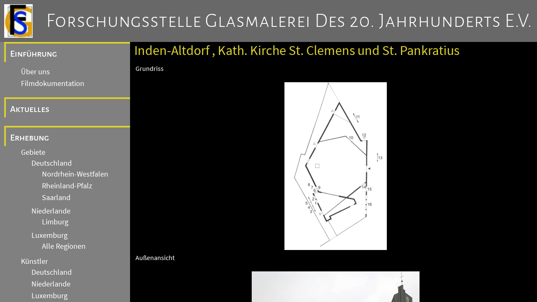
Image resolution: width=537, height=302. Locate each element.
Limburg (55, 221)
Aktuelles (30, 109)
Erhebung (29, 137)
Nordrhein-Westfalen (75, 174)
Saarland (56, 197)
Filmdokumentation (52, 83)
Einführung (33, 53)
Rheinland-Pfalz (67, 185)
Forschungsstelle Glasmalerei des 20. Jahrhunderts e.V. (289, 21)
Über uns (35, 71)
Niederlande (50, 211)
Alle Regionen (64, 246)
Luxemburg (49, 235)
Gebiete (33, 152)
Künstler (34, 261)
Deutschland (51, 163)
